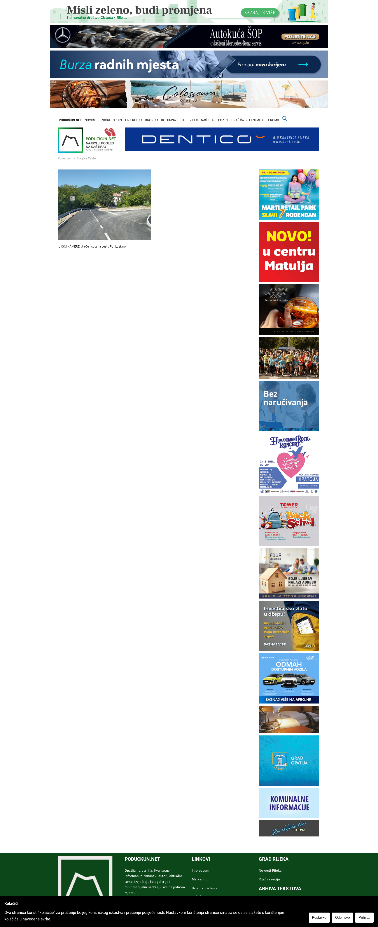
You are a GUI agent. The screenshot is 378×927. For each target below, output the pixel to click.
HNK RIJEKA (133, 120)
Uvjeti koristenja (205, 888)
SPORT (117, 120)
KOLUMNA (168, 120)
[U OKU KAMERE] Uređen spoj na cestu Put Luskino (92, 246)
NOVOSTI (91, 120)
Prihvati (364, 917)
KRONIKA (151, 120)
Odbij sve (342, 917)
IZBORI (105, 120)
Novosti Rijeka (270, 871)
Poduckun (65, 158)
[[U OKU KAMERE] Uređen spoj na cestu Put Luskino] (104, 204)
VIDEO (193, 120)
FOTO (183, 120)
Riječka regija (269, 879)
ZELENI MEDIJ (255, 120)
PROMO (273, 120)
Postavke (319, 917)
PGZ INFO (225, 120)
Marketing (200, 879)
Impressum (200, 871)
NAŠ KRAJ (208, 120)
